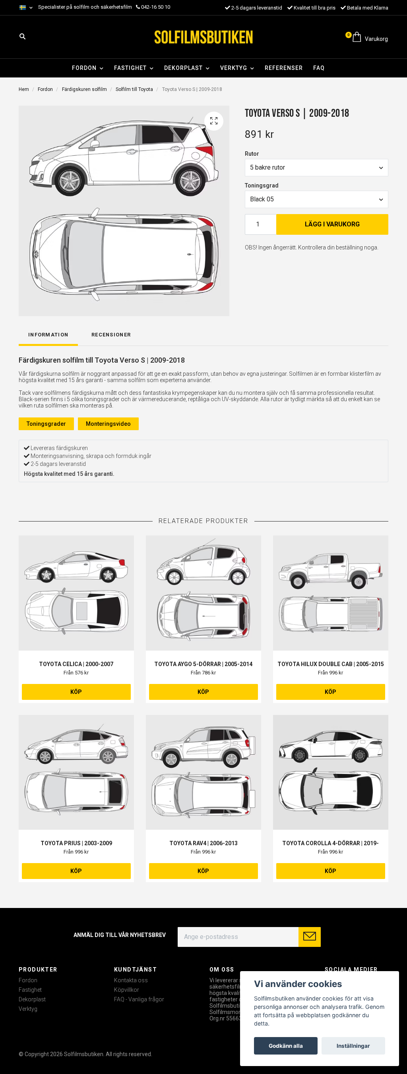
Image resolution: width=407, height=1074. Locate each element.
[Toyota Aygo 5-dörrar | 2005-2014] (203, 593)
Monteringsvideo (108, 424)
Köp (76, 692)
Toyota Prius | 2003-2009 (76, 843)
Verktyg (233, 68)
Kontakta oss (131, 980)
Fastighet (130, 68)
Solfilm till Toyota (134, 89)
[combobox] (316, 167)
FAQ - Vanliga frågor (139, 999)
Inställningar (353, 1046)
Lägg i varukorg (332, 224)
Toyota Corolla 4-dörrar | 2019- (330, 843)
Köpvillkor (126, 990)
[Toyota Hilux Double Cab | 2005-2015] (330, 593)
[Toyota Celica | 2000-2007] (76, 593)
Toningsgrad (262, 185)
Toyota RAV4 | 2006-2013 (203, 843)
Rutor (252, 154)
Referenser (284, 68)
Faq (319, 68)
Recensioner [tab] (111, 335)
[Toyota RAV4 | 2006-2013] (203, 772)
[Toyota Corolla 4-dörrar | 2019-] (330, 772)
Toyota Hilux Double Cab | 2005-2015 (330, 664)
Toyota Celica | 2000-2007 (76, 664)
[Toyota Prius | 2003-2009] (76, 772)
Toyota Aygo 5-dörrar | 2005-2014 (203, 664)
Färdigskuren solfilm (84, 89)
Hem (24, 89)
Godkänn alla (286, 1046)
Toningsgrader (46, 424)
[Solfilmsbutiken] (203, 37)
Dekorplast (183, 68)
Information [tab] (48, 335)
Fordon (84, 68)
